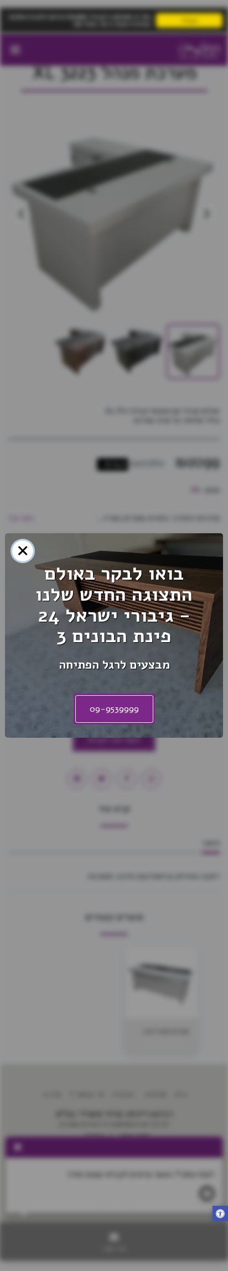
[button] (220, 1214)
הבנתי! (190, 20)
